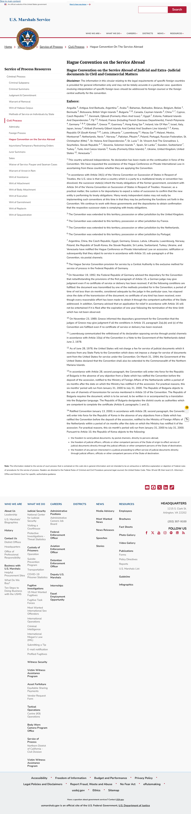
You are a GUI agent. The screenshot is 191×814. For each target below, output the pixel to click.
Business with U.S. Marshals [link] (12, 567)
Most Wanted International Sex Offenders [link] (37, 610)
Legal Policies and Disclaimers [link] (42, 784)
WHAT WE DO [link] (36, 504)
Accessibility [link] (39, 778)
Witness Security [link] (37, 662)
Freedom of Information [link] (70, 778)
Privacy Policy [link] (144, 778)
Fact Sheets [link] (126, 527)
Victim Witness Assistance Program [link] (36, 673)
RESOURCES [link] (126, 504)
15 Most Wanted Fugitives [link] (37, 593)
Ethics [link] (96, 790)
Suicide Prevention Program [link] (33, 562)
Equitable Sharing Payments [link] (37, 689)
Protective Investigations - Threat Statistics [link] (36, 536)
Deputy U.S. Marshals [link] (57, 576)
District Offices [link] (12, 542)
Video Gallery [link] (127, 543)
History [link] (8, 530)
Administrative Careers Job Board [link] (58, 521)
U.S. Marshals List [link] (129, 568)
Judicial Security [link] (36, 511)
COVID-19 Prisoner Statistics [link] (37, 575)
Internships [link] (56, 585)
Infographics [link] (126, 584)
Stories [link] (100, 546)
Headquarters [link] (12, 546)
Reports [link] (123, 564)
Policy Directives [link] (128, 559)
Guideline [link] (124, 576)
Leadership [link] (10, 514)
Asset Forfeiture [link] (36, 684)
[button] (147, 488)
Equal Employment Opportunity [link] (57, 596)
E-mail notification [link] (37, 649)
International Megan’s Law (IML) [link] (35, 637)
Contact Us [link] (10, 538)
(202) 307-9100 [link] (177, 521)
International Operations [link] (34, 620)
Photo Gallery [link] (127, 535)
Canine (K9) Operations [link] (34, 715)
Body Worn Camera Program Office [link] (37, 728)
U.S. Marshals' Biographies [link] (12, 521)
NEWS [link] (100, 504)
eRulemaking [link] (152, 784)
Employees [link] (125, 511)
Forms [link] (122, 554)
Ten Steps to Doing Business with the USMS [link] (13, 591)
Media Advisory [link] (105, 511)
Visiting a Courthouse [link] (33, 527)
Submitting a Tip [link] (36, 644)
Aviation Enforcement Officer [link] (57, 549)
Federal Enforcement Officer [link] (57, 535)
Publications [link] (126, 551)
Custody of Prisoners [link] (33, 549)
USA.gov (120, 799)
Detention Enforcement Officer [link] (57, 563)
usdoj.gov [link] (78, 790)
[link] (27, 39)
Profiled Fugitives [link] (37, 654)
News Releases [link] (105, 530)
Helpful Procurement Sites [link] (14, 574)
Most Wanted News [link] (104, 520)
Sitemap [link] (113, 790)
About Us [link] (9, 511)
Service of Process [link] (33, 740)
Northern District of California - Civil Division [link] (36, 749)
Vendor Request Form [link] (36, 697)
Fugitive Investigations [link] (35, 587)
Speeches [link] (101, 538)
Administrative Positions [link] (58, 512)
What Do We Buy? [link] (12, 581)
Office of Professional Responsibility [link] (12, 554)
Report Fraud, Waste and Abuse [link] (91, 784)
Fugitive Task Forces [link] (34, 601)
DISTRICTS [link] (79, 504)
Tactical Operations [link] (33, 708)
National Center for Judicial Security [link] (36, 517)
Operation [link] (33, 554)
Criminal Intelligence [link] (34, 627)
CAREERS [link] (56, 504)
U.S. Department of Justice (134, 805)
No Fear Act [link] (127, 784)
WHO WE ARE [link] (13, 504)
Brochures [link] (125, 519)
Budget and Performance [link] (110, 778)
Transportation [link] (35, 569)
